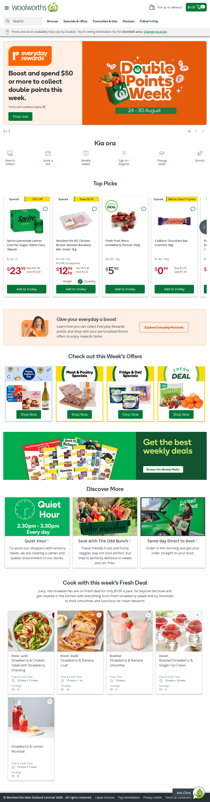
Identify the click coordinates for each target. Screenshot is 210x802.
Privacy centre (152, 797)
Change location (155, 32)
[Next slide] (203, 131)
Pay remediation (129, 797)
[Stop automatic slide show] (189, 131)
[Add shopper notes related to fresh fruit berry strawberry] (143, 209)
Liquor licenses (105, 797)
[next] (203, 227)
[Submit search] (7, 21)
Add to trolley (26, 289)
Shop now (20, 116)
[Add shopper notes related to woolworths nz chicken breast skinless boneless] (94, 209)
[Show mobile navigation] (7, 7)
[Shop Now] (28, 394)
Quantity (90, 281)
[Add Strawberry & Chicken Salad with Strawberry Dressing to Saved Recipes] (50, 615)
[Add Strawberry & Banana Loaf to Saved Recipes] (99, 615)
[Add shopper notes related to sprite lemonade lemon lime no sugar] (45, 209)
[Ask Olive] (199, 794)
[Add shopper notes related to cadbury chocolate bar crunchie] (193, 209)
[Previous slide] (196, 131)
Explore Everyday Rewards (164, 327)
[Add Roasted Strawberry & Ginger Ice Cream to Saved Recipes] (197, 615)
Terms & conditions (178, 797)
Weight (67, 281)
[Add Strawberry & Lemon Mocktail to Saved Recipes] (50, 701)
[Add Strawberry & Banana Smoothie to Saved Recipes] (148, 615)
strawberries (63, 591)
